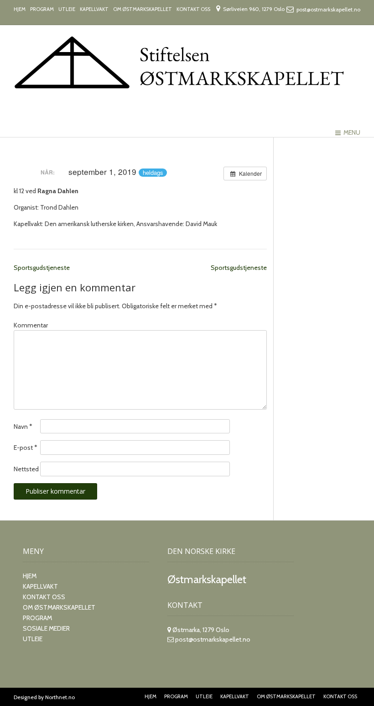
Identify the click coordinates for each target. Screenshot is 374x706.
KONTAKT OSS (193, 9)
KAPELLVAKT (94, 9)
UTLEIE (66, 9)
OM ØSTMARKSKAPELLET (142, 9)
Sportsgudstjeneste (42, 267)
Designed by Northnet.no (44, 697)
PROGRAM (42, 9)
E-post (25, 447)
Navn (23, 426)
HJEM (20, 9)
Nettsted (26, 469)
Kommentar (31, 325)
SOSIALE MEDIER (46, 628)
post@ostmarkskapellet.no (212, 639)
